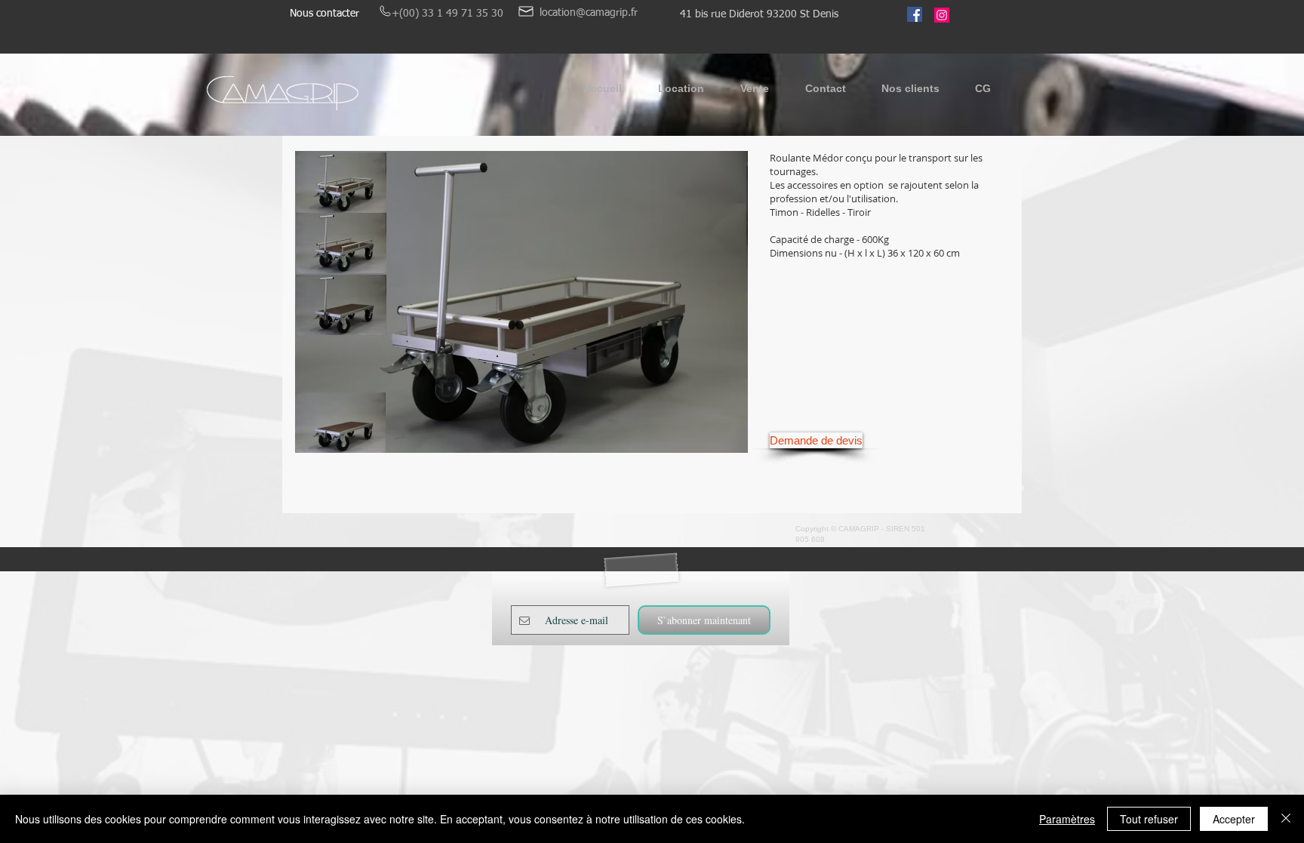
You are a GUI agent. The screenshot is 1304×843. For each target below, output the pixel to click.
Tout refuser (1149, 818)
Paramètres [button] (1067, 818)
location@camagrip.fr (589, 13)
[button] (681, 93)
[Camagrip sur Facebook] (914, 14)
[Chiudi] (1286, 819)
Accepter (1234, 818)
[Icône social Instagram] (941, 15)
